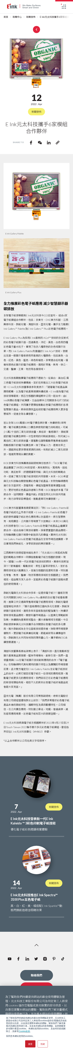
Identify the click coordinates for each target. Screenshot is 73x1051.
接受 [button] (30, 1043)
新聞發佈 (30, 17)
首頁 (6, 17)
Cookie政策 (24, 1031)
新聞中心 (17, 17)
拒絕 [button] (43, 1043)
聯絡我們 (36, 975)
